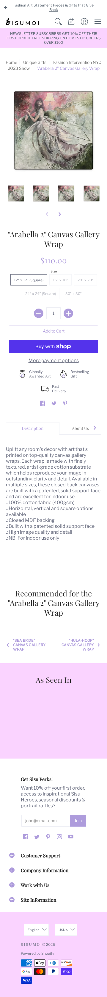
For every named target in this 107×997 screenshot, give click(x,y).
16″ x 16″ (60, 280)
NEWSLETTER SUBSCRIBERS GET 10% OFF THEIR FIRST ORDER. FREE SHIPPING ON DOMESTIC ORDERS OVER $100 (54, 38)
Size (54, 271)
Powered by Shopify (37, 953)
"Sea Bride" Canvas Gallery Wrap (29, 644)
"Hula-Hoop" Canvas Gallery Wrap (78, 644)
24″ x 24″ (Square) (40, 293)
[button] (5, 7)
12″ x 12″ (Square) (28, 280)
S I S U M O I (31, 944)
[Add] (68, 313)
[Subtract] (38, 313)
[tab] (32, 428)
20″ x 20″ (85, 280)
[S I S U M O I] (22, 21)
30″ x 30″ (73, 293)
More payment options (54, 360)
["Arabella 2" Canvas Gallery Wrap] (15, 193)
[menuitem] (58, 21)
